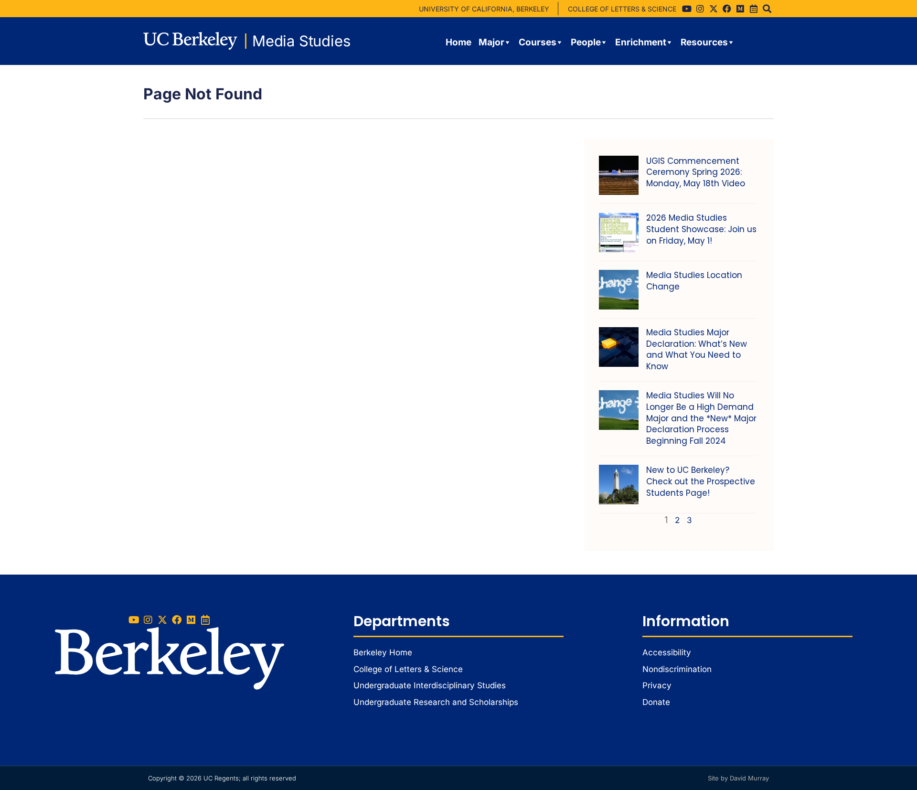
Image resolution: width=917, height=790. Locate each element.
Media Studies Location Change (694, 280)
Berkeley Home (382, 652)
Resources (704, 42)
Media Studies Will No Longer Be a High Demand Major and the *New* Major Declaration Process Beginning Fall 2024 (701, 418)
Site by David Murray (738, 778)
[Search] (767, 8)
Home (458, 42)
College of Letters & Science (408, 669)
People (586, 42)
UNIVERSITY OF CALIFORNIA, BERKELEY (484, 9)
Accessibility (666, 652)
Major (491, 42)
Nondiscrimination (677, 669)
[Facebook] (727, 8)
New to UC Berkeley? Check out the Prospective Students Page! (700, 481)
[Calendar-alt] (753, 8)
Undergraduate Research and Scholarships (435, 702)
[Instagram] (700, 8)
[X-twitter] (713, 8)
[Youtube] (686, 8)
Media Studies (301, 41)
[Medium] (740, 8)
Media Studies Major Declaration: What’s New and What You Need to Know (696, 349)
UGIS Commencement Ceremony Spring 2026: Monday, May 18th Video (695, 172)
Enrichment (640, 42)
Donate (656, 702)
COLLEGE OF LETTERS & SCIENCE (622, 9)
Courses (537, 42)
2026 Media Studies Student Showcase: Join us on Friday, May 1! (701, 229)
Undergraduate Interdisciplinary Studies (429, 685)
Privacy (657, 685)
